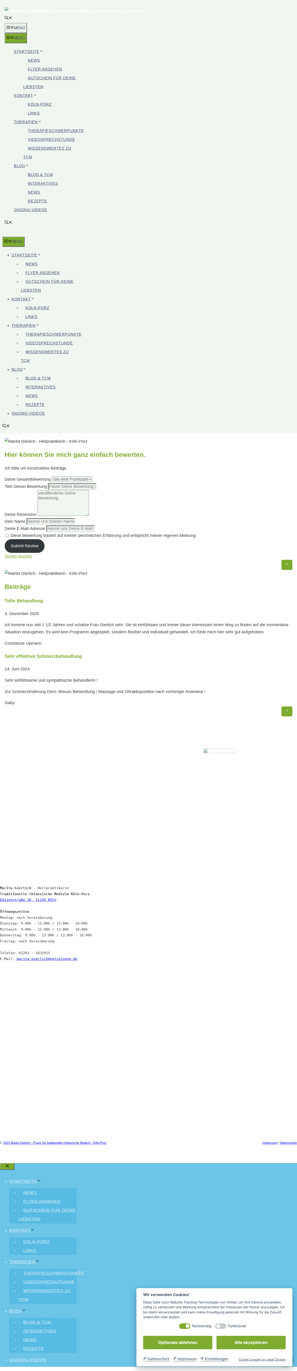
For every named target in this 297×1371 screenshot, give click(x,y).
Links (34, 113)
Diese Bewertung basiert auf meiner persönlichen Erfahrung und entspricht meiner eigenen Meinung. (103, 535)
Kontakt (23, 96)
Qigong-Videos (30, 210)
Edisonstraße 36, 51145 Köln (28, 900)
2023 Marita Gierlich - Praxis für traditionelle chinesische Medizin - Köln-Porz (55, 1143)
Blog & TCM (40, 175)
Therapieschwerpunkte (56, 131)
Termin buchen (18, 556)
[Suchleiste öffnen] (8, 18)
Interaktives (43, 184)
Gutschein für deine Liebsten (49, 82)
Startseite (26, 52)
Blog (19, 166)
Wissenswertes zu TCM (47, 152)
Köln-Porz (40, 104)
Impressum (270, 1143)
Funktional (237, 1326)
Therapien (26, 122)
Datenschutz (288, 1143)
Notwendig (201, 1326)
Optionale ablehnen (177, 1342)
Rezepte (37, 201)
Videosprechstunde (51, 140)
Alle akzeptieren (251, 1342)
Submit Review (25, 546)
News (34, 60)
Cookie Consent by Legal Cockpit (262, 1359)
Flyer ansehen (45, 69)
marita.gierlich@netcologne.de (47, 959)
